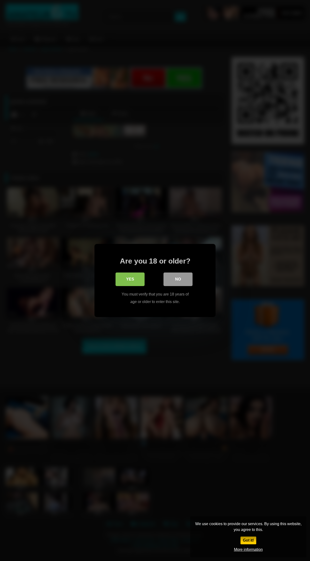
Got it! (248, 540)
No (178, 279)
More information (248, 549)
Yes (130, 279)
